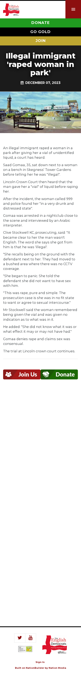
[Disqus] (40, 446)
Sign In (40, 662)
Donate (40, 22)
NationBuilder (35, 667)
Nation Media (57, 667)
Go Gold (40, 32)
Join (41, 40)
